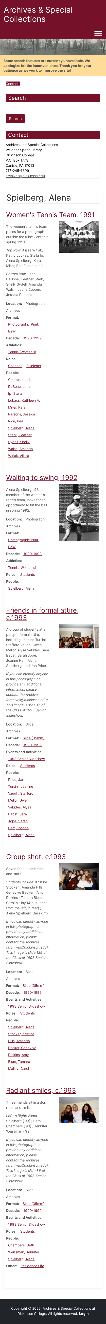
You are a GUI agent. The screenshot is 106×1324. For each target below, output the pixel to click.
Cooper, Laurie (20, 379)
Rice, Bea (15, 421)
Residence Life (32, 1266)
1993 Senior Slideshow (26, 759)
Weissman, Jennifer (23, 1252)
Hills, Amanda (19, 1041)
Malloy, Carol (18, 1068)
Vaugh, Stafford (21, 793)
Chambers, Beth (21, 1245)
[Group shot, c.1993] (79, 876)
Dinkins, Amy (18, 1055)
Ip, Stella (15, 393)
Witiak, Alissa (18, 456)
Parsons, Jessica (21, 414)
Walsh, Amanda (20, 449)
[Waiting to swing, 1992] (79, 512)
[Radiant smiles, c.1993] (79, 1109)
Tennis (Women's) (22, 352)
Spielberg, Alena (21, 428)
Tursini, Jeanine (20, 786)
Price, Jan (16, 779)
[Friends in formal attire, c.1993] (79, 636)
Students (33, 366)
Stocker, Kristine (21, 1034)
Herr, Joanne (18, 828)
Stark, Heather (20, 435)
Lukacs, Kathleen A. (24, 400)
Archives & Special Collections (38, 14)
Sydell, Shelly (19, 442)
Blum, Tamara (19, 1061)
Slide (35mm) (33, 738)
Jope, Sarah (18, 821)
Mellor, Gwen (18, 800)
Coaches (15, 366)
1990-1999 (32, 338)
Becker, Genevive (22, 1048)
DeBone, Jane (19, 386)
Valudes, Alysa (19, 807)
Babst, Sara (17, 814)
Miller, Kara (17, 407)
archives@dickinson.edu (25, 176)
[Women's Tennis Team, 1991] (79, 236)
